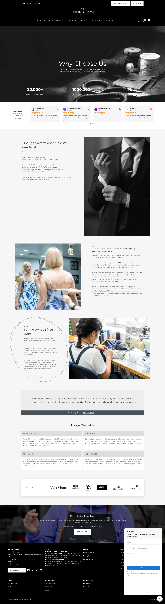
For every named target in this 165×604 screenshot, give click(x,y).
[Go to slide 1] (90, 123)
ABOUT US (25, 3)
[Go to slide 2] (92, 123)
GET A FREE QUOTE (120, 3)
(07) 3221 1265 (12, 559)
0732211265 (42, 3)
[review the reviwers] (57, 109)
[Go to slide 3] (93, 123)
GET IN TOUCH (82, 532)
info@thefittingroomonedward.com (20, 564)
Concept (15, 599)
